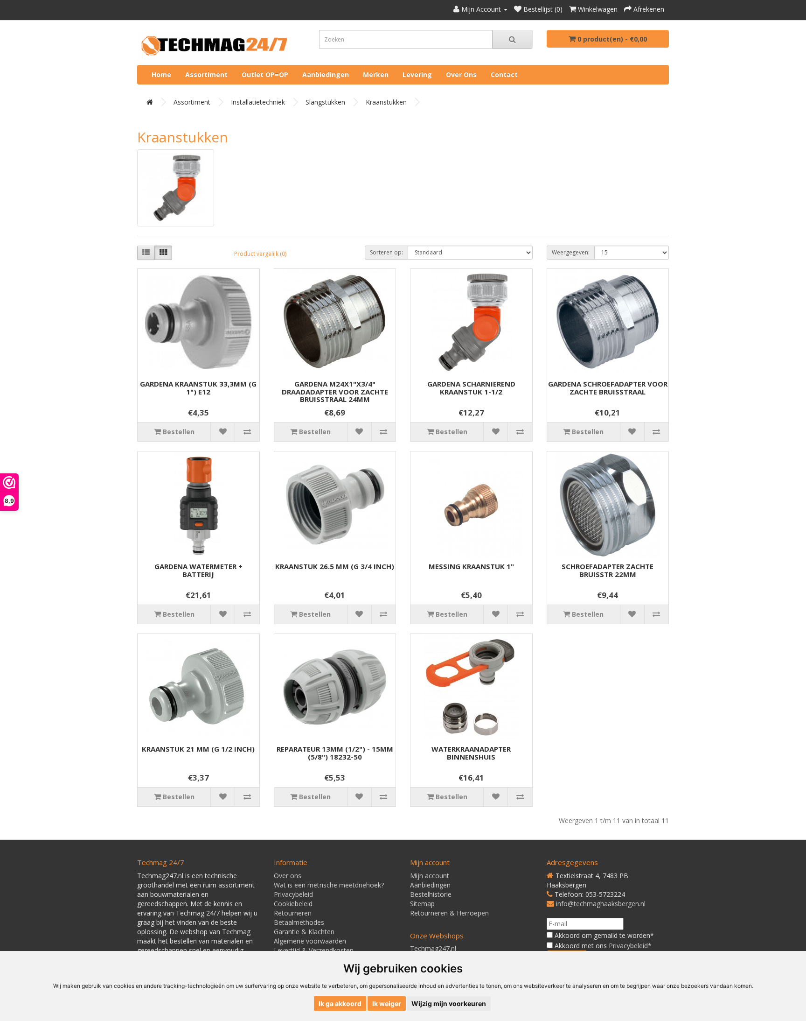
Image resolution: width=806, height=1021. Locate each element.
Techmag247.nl (433, 948)
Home (161, 74)
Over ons (461, 74)
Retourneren (293, 912)
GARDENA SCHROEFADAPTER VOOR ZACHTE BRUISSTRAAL (607, 387)
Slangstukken (325, 102)
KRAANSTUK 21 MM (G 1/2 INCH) (198, 748)
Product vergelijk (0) (260, 254)
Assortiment (206, 74)
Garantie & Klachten (304, 931)
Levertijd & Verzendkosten (314, 950)
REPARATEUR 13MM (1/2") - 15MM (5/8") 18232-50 (335, 752)
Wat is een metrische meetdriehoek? (329, 884)
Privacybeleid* (630, 945)
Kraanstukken (386, 102)
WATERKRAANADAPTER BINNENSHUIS (471, 752)
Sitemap (422, 903)
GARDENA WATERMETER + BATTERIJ (198, 570)
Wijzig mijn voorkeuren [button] (448, 1003)
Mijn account (429, 875)
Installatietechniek (258, 102)
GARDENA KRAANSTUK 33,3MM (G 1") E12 (198, 387)
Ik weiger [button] (386, 1003)
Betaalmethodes (299, 922)
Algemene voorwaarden (310, 941)
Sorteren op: (386, 252)
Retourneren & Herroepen (449, 912)
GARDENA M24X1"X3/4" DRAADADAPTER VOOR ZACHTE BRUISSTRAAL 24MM (335, 391)
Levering (417, 74)
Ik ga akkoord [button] (340, 1003)
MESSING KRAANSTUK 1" (471, 566)
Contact (504, 74)
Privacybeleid (293, 894)
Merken (376, 74)
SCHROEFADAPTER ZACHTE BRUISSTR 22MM (607, 570)
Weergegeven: (571, 252)
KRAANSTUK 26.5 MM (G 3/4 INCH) (334, 566)
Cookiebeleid (293, 903)
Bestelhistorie (431, 894)
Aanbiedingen (325, 74)
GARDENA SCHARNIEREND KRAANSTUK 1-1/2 (471, 387)
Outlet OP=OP (265, 74)
